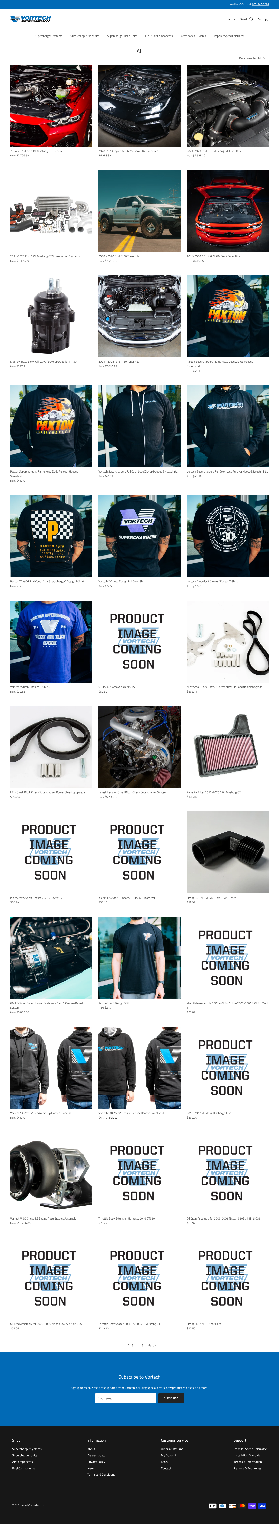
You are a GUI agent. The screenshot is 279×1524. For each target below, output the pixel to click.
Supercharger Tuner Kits (84, 36)
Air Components (22, 1461)
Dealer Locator (96, 1455)
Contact (166, 1468)
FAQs (164, 1461)
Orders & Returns (172, 1449)
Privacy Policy (96, 1461)
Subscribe (171, 1398)
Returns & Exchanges (247, 1468)
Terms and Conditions (101, 1474)
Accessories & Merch (193, 36)
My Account (168, 1455)
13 (141, 1345)
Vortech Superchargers (32, 1505)
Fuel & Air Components (159, 36)
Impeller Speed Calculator (229, 36)
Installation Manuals (247, 1455)
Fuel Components (23, 1468)
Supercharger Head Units (122, 36)
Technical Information (248, 1461)
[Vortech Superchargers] (30, 19)
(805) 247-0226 (260, 4)
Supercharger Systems (48, 36)
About (91, 1449)
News (91, 1468)
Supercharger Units (24, 1455)
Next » (152, 1345)
